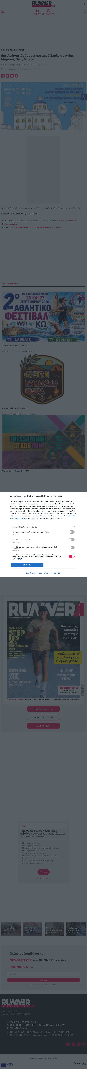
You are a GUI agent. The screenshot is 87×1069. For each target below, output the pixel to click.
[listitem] (43, 527)
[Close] (82, 496)
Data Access (43, 573)
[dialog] (43, 534)
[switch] (72, 532)
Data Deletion (31, 573)
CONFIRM (27, 565)
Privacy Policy (56, 573)
